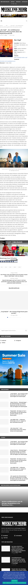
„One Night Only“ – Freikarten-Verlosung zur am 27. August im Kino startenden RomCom (18, 421)
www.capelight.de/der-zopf (20, 57)
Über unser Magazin (5, 1)
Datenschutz (24, 1)
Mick (6, 35)
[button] (1, 304)
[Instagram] (13, 3)
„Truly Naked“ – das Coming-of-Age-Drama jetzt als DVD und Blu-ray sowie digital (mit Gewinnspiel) (19, 395)
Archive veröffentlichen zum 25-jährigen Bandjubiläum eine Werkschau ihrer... (12, 503)
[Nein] (25, 578)
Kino (10, 267)
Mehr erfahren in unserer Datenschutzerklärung (14, 582)
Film (7, 25)
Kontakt (13, 1)
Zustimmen (14, 580)
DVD (2, 267)
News (15, 267)
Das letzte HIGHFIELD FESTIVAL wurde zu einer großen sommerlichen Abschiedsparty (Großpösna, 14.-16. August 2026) (18, 549)
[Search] (26, 21)
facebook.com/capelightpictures (7, 61)
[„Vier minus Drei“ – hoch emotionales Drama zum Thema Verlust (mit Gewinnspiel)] (4, 430)
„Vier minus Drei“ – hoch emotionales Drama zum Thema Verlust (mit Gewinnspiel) (18, 430)
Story (19, 267)
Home (1, 25)
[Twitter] (15, 3)
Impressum (18, 1)
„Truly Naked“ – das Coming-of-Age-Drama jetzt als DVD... (14, 312)
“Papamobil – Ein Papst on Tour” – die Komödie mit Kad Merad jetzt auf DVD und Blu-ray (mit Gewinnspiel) (18, 413)
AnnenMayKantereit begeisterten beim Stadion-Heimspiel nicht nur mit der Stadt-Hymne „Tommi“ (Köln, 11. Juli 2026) (18, 560)
